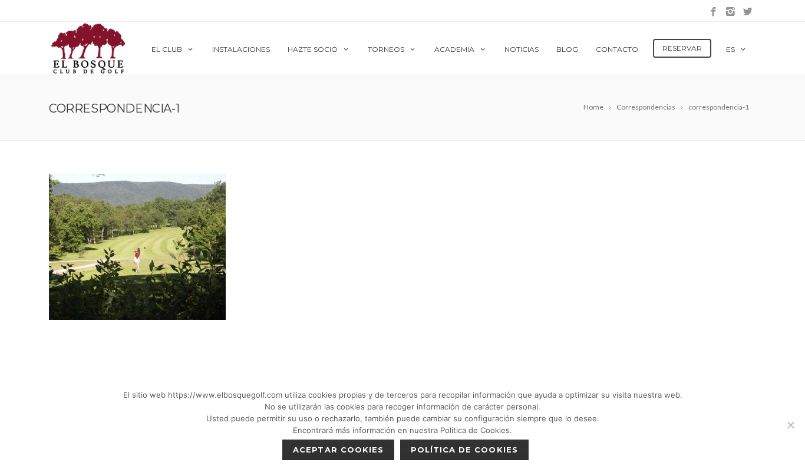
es (730, 49)
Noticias (521, 49)
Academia (454, 49)
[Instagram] (730, 12)
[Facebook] (713, 12)
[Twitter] (747, 12)
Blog (567, 49)
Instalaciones (241, 49)
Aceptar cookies (338, 449)
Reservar (682, 48)
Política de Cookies (464, 449)
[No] (790, 425)
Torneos (386, 49)
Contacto (617, 49)
